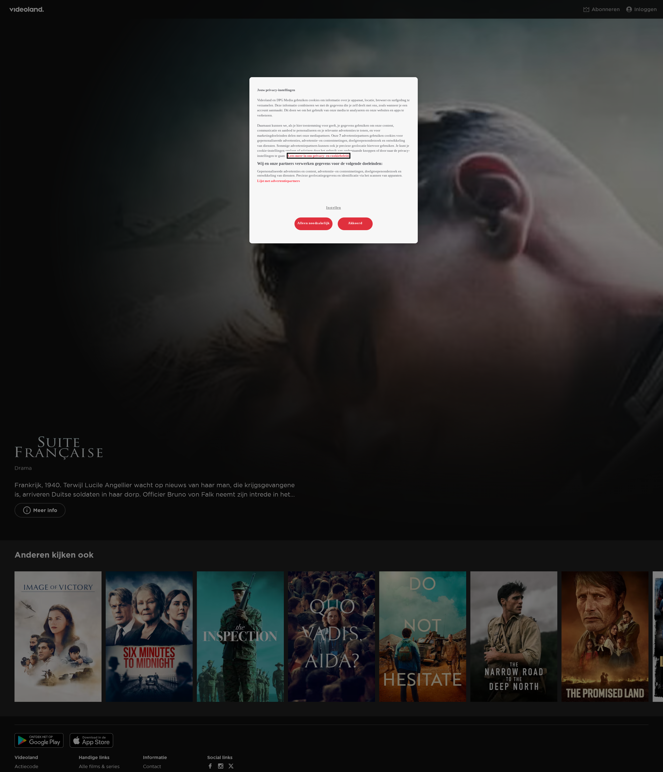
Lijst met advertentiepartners (278, 181)
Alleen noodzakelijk (313, 223)
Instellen (333, 208)
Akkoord (355, 223)
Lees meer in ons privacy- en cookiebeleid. (318, 156)
